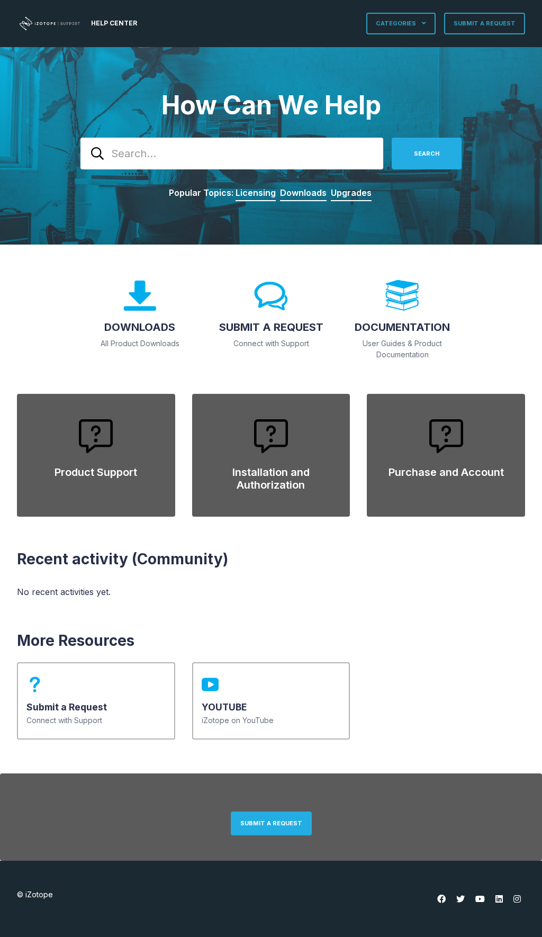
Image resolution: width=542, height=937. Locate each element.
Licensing (256, 192)
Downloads (303, 192)
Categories (397, 23)
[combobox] (231, 153)
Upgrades (351, 192)
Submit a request (485, 23)
